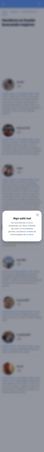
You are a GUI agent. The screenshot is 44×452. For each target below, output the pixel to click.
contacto (29, 234)
